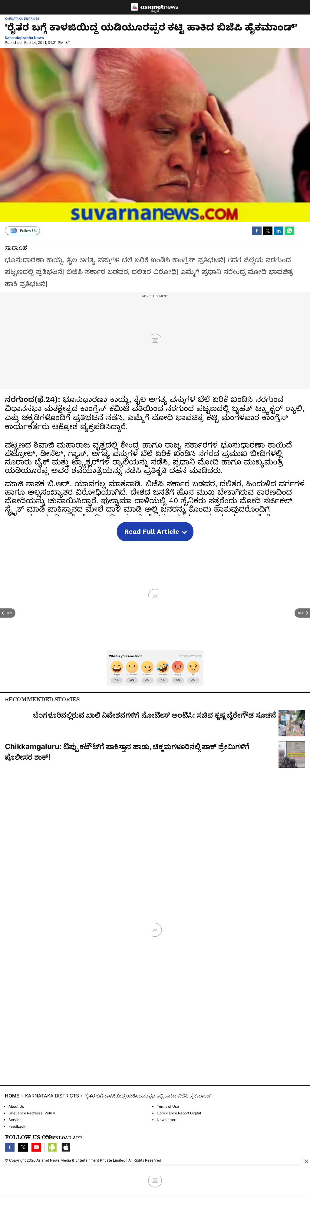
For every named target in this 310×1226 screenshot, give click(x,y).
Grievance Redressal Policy (31, 1113)
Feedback (16, 1126)
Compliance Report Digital (179, 1113)
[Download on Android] (52, 1147)
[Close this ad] (306, 1161)
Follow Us (28, 230)
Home (12, 1096)
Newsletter (166, 1119)
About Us (16, 1106)
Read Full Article (151, 531)
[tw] (23, 1147)
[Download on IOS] (66, 1147)
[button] (257, 231)
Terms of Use (168, 1106)
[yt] (36, 1147)
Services (15, 1119)
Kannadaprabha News (24, 37)
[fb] (10, 1147)
